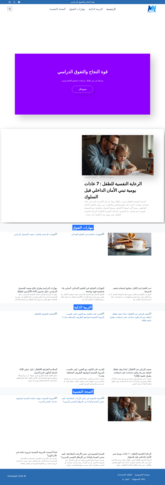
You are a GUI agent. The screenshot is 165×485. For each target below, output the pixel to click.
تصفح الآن (82, 89)
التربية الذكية (96, 9)
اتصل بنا (125, 479)
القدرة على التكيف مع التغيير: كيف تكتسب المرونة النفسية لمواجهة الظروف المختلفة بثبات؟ (85, 372)
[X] (14, 2)
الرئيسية (111, 9)
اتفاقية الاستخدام (125, 474)
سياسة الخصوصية (142, 474)
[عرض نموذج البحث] (9, 9)
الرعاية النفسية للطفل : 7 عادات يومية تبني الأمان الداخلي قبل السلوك (113, 190)
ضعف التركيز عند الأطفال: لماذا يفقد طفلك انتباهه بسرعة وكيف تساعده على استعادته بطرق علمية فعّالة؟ (132, 372)
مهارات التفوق (77, 9)
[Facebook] (19, 2)
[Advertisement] (82, 32)
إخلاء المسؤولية (138, 479)
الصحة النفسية (57, 9)
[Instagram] (9, 2)
